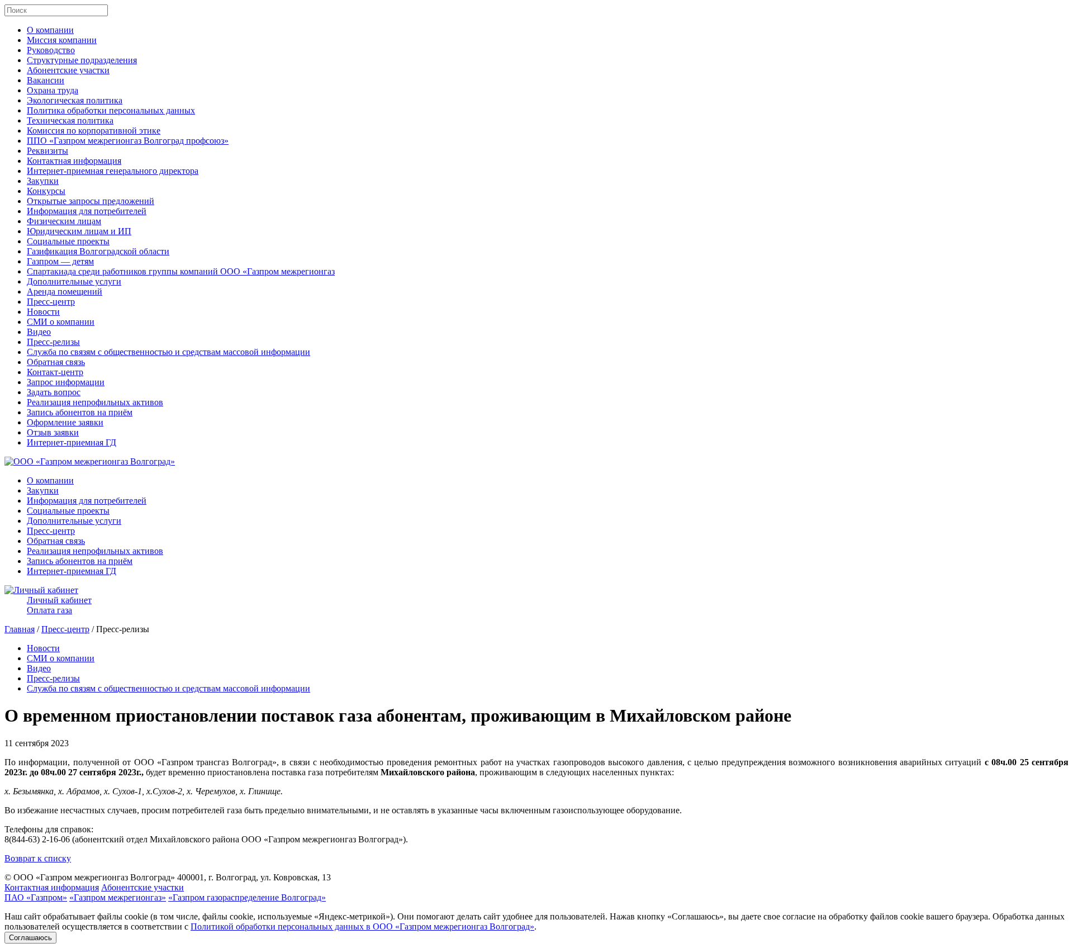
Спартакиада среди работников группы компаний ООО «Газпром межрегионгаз (181, 271)
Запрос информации (66, 382)
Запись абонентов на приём (79, 412)
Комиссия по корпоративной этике (93, 130)
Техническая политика (70, 120)
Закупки (43, 181)
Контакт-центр (55, 372)
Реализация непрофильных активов (95, 402)
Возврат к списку (37, 858)
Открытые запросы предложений (90, 201)
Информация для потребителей (86, 211)
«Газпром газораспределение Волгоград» (247, 897)
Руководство (51, 50)
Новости (43, 311)
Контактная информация (74, 160)
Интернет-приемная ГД (71, 442)
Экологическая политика (74, 100)
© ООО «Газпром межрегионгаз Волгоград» (89, 877)
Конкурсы (46, 191)
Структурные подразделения (82, 60)
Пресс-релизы (53, 342)
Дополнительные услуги (74, 281)
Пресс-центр (51, 301)
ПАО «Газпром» (35, 897)
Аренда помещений (64, 291)
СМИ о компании (60, 321)
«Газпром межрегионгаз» (117, 897)
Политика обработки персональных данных (111, 110)
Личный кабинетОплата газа (59, 605)
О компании (50, 30)
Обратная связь (56, 362)
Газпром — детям (60, 261)
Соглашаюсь (30, 937)
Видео (39, 331)
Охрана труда (52, 90)
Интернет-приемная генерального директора (112, 171)
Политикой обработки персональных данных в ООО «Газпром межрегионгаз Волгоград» (362, 926)
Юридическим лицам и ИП (79, 231)
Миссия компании (62, 40)
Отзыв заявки (53, 432)
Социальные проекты (68, 241)
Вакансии (45, 80)
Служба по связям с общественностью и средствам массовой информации (168, 352)
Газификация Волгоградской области (98, 251)
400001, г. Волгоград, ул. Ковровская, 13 (254, 877)
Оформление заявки (65, 422)
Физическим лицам (64, 221)
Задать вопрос (53, 392)
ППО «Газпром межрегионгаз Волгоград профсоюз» (128, 140)
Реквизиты (47, 150)
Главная (19, 629)
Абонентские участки (68, 70)
